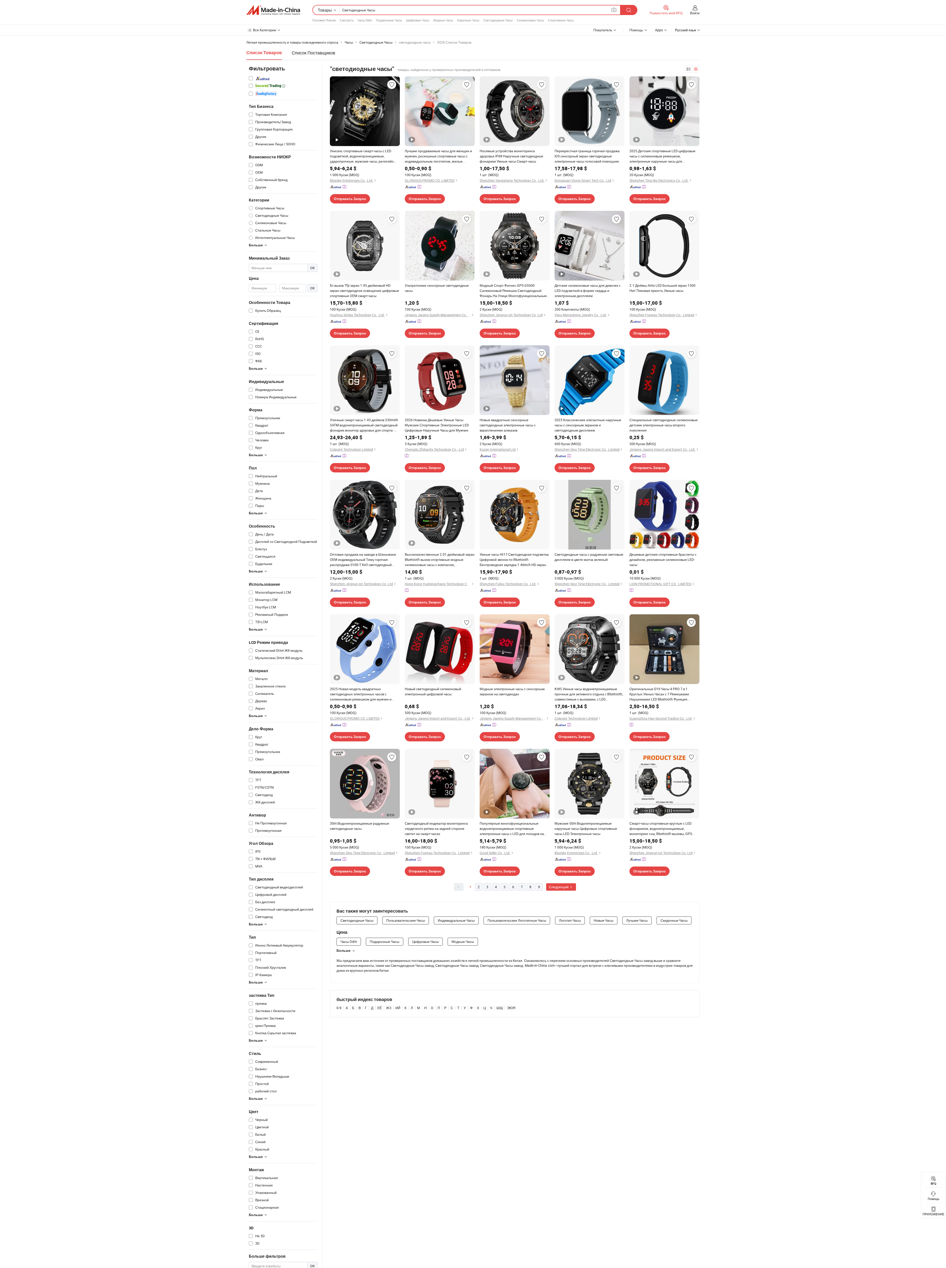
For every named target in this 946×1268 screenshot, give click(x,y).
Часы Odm (364, 20)
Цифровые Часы (417, 20)
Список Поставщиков (313, 53)
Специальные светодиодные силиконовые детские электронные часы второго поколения (663, 425)
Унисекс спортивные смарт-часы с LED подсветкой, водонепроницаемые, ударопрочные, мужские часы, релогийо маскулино (362, 156)
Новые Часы (603, 920)
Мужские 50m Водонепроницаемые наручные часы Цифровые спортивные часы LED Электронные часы (586, 828)
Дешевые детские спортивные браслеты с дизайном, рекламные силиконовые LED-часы (662, 559)
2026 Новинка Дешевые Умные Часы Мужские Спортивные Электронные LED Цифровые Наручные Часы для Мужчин (437, 425)
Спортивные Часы (561, 20)
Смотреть (347, 20)
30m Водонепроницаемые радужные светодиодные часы (359, 826)
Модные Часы (443, 20)
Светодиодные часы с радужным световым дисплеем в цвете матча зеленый (589, 557)
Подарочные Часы (389, 20)
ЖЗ (388, 1007)
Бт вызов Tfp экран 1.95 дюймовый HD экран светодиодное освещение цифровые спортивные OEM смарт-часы (364, 290)
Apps (659, 30)
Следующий (559, 886)
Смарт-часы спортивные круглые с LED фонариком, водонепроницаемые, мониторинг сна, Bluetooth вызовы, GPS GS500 (660, 828)
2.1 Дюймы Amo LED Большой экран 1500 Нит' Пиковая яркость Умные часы (662, 288)
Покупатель (602, 30)
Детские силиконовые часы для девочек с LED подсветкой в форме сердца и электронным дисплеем (588, 290)
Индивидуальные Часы (456, 920)
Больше (344, 950)
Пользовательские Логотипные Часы (517, 920)
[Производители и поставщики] (273, 10)
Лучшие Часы (637, 920)
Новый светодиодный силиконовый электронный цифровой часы (433, 691)
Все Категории (264, 30)
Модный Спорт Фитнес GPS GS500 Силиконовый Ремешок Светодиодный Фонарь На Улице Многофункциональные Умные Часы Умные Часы (513, 290)
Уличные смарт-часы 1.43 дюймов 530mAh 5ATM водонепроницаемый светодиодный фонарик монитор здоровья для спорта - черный (364, 425)
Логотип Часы (570, 920)
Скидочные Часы (674, 920)
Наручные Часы (468, 20)
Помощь (636, 30)
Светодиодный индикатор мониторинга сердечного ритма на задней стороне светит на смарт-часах (436, 828)
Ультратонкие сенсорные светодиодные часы (437, 288)
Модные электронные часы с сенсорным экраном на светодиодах (512, 691)
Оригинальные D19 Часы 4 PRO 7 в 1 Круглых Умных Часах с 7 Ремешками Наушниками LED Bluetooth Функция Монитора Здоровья (659, 694)
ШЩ (499, 1007)
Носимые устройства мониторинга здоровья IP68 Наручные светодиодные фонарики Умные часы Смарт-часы (511, 156)
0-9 (339, 1007)
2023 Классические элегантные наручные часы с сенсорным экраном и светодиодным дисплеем (588, 425)
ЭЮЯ (511, 1007)
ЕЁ (379, 1007)
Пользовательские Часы (405, 920)
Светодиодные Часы (498, 20)
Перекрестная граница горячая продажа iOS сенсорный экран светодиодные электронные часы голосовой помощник (587, 156)
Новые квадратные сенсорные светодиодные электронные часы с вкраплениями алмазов (508, 425)
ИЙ (397, 1007)
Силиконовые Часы (530, 20)
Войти (695, 13)
